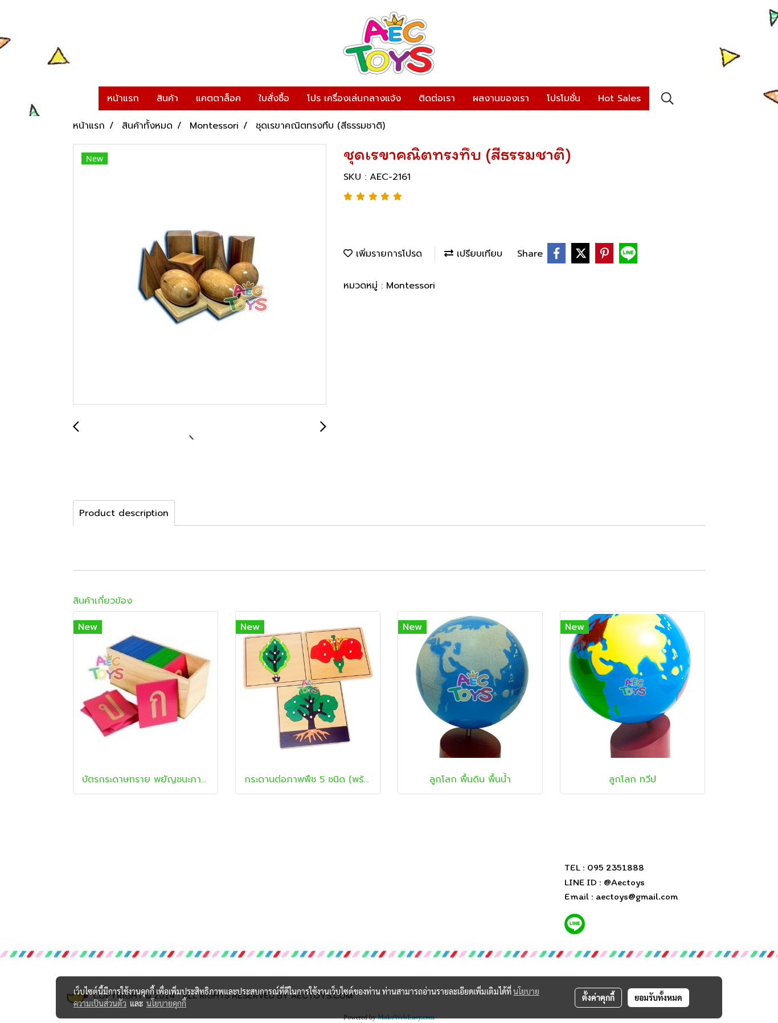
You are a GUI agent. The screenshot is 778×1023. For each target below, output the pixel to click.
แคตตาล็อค (218, 98)
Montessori (410, 285)
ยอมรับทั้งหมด (658, 997)
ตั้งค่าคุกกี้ (598, 997)
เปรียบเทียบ (477, 254)
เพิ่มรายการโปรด (387, 254)
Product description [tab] (124, 513)
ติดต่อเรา (437, 98)
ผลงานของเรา (501, 98)
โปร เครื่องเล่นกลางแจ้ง (354, 98)
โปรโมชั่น (563, 98)
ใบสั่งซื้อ (274, 98)
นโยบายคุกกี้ (166, 1003)
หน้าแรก (123, 98)
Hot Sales (619, 98)
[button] (667, 98)
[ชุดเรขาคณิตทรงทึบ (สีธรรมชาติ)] (199, 275)
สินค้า (167, 98)
